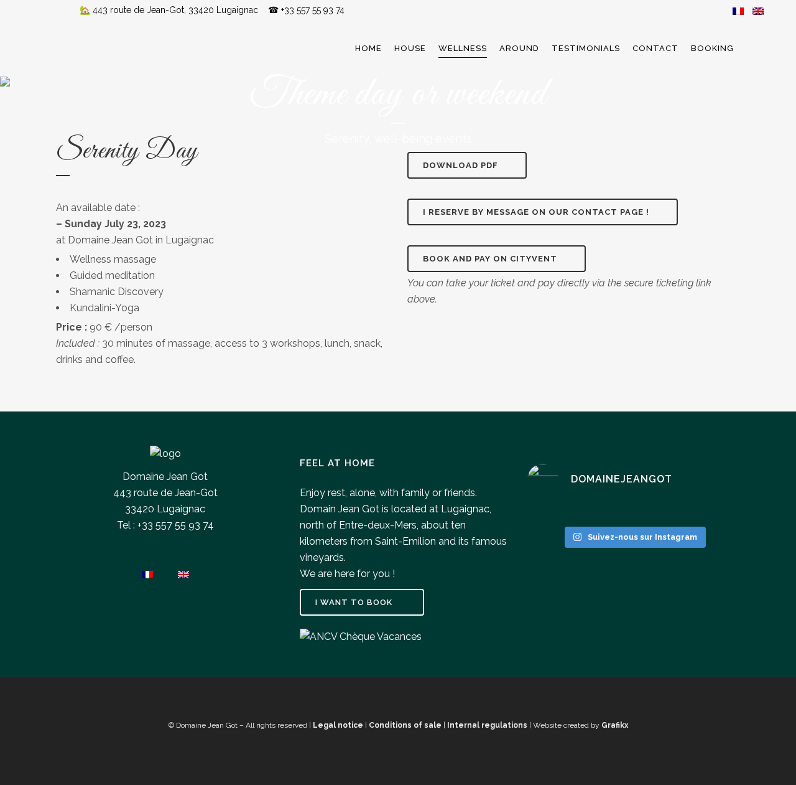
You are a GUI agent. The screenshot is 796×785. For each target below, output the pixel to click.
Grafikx (614, 725)
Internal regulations (487, 725)
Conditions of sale (405, 725)
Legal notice (338, 725)
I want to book (353, 602)
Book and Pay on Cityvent (490, 258)
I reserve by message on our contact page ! (536, 212)
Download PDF (460, 165)
